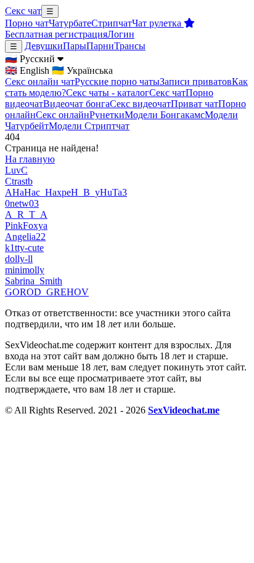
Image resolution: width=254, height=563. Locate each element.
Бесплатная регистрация (56, 34)
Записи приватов (196, 81)
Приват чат (194, 103)
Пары (74, 46)
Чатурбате (70, 23)
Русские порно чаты (117, 81)
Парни (100, 46)
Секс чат (23, 11)
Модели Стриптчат (89, 126)
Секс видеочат (140, 103)
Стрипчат (111, 23)
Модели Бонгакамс (165, 115)
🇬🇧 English (27, 70)
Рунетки (107, 115)
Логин (120, 34)
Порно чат (27, 23)
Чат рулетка (158, 23)
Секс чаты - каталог (107, 92)
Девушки (44, 46)
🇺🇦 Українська (82, 70)
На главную (30, 159)
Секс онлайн (62, 115)
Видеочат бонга (76, 103)
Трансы (129, 46)
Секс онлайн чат (40, 81)
